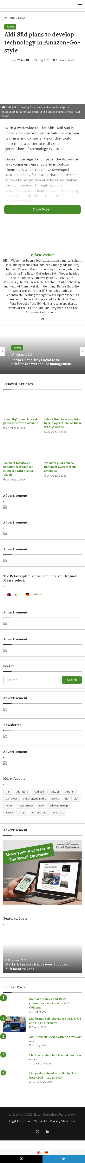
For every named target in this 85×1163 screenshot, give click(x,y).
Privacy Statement (63, 1121)
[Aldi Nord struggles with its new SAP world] (14, 1042)
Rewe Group (25, 805)
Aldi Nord (22, 791)
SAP (41, 805)
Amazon (55, 791)
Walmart (58, 812)
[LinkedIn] (47, 1131)
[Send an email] (27, 60)
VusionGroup (39, 812)
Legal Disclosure (20, 1121)
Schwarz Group (59, 805)
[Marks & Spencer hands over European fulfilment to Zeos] (42, 950)
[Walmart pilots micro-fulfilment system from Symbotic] (63, 448)
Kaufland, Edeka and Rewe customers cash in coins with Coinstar (49, 1003)
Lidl (76, 798)
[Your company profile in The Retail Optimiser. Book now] (42, 709)
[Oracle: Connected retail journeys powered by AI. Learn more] (42, 650)
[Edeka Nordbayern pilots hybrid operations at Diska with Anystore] (63, 404)
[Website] (42, 319)
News (21, 17)
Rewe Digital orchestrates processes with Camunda (21, 421)
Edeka (55, 798)
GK (66, 798)
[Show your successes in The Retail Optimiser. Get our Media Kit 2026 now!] (42, 872)
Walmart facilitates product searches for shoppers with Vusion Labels (18, 468)
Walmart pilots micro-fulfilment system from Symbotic (60, 466)
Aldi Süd (39, 791)
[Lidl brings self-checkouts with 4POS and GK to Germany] (14, 1024)
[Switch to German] (46, 1152)
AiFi (8, 791)
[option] (42, 351)
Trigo (22, 812)
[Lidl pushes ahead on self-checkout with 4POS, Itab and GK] (14, 1079)
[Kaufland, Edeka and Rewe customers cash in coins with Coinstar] (14, 1004)
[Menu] (80, 5)
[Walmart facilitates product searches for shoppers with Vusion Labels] (22, 448)
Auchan (69, 791)
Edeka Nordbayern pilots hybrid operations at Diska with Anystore (63, 423)
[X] (37, 1131)
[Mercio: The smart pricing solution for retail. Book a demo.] (42, 533)
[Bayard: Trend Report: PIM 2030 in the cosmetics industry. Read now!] (42, 763)
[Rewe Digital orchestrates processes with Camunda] (22, 404)
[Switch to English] (38, 1152)
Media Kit (40, 1121)
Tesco (9, 812)
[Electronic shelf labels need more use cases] (14, 1060)
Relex (9, 805)
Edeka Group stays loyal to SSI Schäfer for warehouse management (41, 362)
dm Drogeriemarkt (34, 798)
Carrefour (11, 798)
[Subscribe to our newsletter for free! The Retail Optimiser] (42, 736)
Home (11, 17)
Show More (41, 209)
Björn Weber (17, 60)
